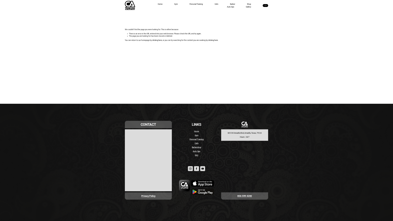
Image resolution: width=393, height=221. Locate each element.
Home (160, 4)
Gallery (248, 7)
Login (265, 5)
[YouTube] (202, 168)
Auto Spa (230, 7)
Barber (232, 4)
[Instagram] (190, 168)
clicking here (157, 40)
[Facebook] (196, 168)
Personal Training (196, 4)
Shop (249, 4)
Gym (176, 4)
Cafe (216, 4)
